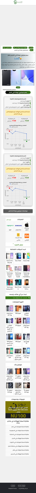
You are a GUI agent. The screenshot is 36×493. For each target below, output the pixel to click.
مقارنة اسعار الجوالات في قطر (20, 48)
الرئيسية (31, 48)
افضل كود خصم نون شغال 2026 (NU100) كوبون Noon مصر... (18, 409)
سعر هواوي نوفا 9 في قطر (18, 92)
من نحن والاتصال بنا (23, 488)
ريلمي (18, 240)
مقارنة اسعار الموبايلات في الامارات (19, 434)
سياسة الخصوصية (12, 488)
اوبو (10, 230)
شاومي (27, 240)
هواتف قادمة (21, 486)
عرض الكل (8, 220)
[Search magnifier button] (29, 297)
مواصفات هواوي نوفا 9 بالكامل (18, 211)
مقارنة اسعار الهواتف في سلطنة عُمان (18, 446)
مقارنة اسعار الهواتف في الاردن (20, 438)
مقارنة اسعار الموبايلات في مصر (20, 427)
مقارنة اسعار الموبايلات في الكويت (19, 442)
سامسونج (18, 230)
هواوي (18, 87)
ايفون (26, 230)
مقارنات (13, 486)
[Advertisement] (18, 25)
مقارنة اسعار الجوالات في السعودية (19, 431)
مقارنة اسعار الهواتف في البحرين (20, 454)
